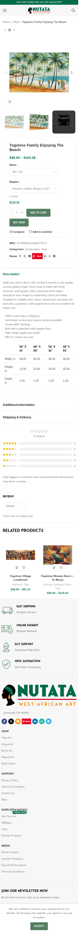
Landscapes (32, 249)
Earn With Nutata (15, 809)
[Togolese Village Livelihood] (20, 555)
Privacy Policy (10, 780)
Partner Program (11, 835)
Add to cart (38, 212)
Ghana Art (8, 744)
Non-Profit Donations (14, 865)
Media (6, 845)
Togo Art (6, 737)
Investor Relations (12, 858)
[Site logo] (39, 10)
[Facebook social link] (20, 256)
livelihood (17, 584)
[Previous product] (5, 30)
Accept (39, 926)
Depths (14, 181)
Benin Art (7, 750)
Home (6, 21)
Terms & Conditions (13, 786)
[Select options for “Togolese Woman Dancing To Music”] (54, 567)
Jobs (4, 829)
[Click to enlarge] (10, 102)
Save (39, 256)
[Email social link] (29, 256)
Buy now (19, 222)
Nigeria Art (8, 757)
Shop (16, 21)
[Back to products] (9, 30)
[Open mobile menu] (4, 10)
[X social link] (24, 256)
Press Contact (10, 852)
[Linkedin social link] (45, 256)
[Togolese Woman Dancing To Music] (58, 555)
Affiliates (6, 822)
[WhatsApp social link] (49, 256)
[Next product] (14, 30)
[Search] (73, 10)
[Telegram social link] (54, 256)
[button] (6, 72)
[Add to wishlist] (24, 567)
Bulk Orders (9, 763)
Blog (4, 799)
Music (68, 584)
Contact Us (8, 793)
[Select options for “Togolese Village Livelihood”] (17, 567)
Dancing (47, 584)
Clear (15, 196)
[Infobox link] (39, 610)
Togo (44, 249)
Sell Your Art (14, 815)
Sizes (12, 164)
